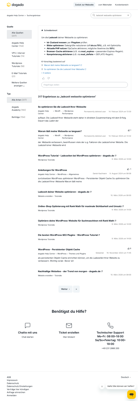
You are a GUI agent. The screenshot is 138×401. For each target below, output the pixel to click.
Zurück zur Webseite (84, 5)
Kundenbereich (121, 5)
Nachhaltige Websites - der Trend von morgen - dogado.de (69, 271)
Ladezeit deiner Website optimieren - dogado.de (64, 191)
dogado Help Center (15, 15)
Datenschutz (13, 383)
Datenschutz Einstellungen (19, 386)
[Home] (16, 5)
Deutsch (125, 377)
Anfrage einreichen (16, 392)
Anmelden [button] (12, 395)
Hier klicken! (69, 337)
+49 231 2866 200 (110, 348)
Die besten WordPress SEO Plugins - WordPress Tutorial (68, 235)
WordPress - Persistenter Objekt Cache (59, 249)
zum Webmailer (105, 5)
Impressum (12, 380)
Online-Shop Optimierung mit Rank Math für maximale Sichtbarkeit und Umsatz (80, 206)
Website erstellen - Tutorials (50, 196)
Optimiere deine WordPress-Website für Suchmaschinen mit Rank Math (76, 220)
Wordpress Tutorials (46, 160)
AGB (9, 377)
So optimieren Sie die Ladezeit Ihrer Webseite (62, 106)
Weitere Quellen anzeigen (19, 84)
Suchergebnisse (33, 15)
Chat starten (28, 337)
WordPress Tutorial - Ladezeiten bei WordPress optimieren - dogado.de (76, 155)
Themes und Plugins (77, 254)
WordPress (59, 111)
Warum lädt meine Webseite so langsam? (60, 131)
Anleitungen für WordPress (52, 170)
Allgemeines (74, 174)
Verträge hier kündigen (18, 389)
